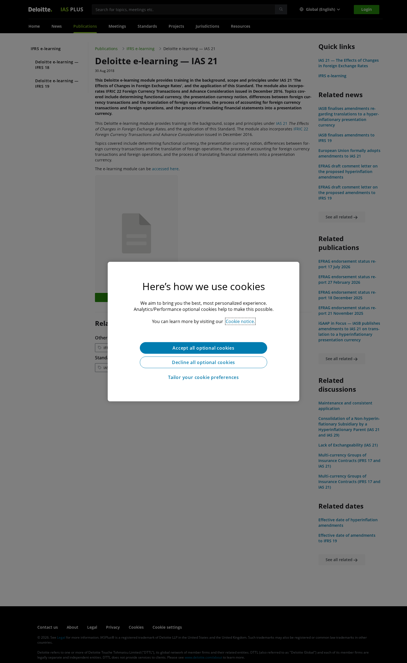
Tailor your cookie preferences (203, 377)
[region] (203, 331)
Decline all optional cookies (203, 362)
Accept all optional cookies (203, 348)
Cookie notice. (240, 321)
